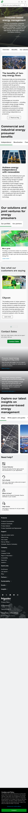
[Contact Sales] (14, 344)
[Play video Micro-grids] (10, 237)
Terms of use (5, 593)
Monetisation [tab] (18, 144)
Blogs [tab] (3, 420)
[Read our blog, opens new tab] (14, 119)
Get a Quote (4, 523)
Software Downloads (6, 507)
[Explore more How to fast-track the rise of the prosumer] (9, 441)
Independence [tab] (6, 144)
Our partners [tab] (17, 226)
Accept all (14, 810)
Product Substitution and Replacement (11, 512)
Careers (3, 535)
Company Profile (5, 537)
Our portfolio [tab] (5, 226)
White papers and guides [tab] (16, 420)
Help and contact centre (7, 519)
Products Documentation (7, 505)
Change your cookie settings (14, 806)
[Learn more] (7, 319)
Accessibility (4, 541)
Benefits (14, 52)
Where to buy (4, 521)
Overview (6, 52)
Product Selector (5, 510)
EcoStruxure (4, 553)
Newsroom (4, 544)
